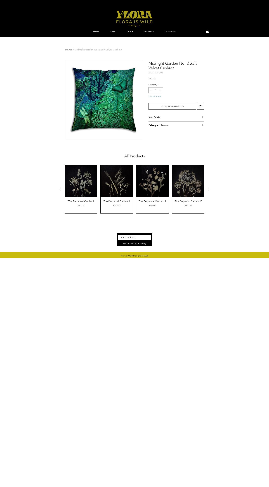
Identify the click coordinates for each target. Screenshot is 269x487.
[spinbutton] (155, 90)
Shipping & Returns (176, 240)
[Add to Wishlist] (200, 106)
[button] (207, 31)
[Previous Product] (60, 189)
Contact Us (172, 243)
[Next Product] (209, 189)
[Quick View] (81, 181)
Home (68, 49)
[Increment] (160, 90)
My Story (171, 237)
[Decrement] (151, 90)
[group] (134, 189)
